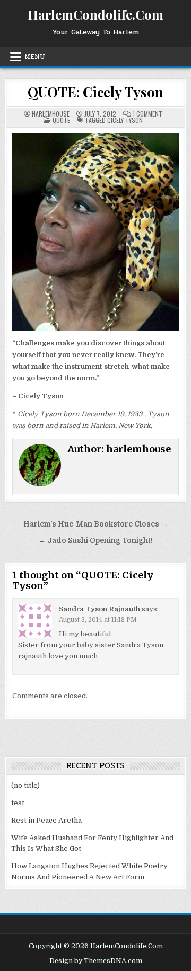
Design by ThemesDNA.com (95, 961)
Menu (34, 56)
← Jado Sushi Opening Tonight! (95, 541)
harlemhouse (51, 114)
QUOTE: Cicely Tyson (95, 92)
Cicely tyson (125, 119)
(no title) (25, 785)
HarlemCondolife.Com (95, 14)
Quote (61, 119)
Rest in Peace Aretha (46, 820)
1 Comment (147, 114)
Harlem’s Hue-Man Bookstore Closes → (95, 524)
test (17, 803)
